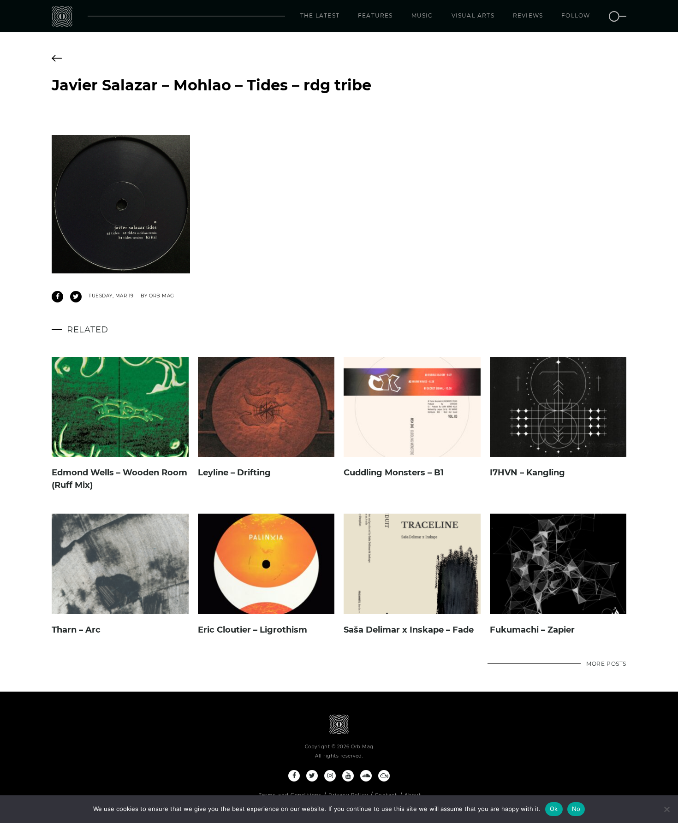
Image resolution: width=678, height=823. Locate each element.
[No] (666, 809)
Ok (554, 808)
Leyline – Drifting (234, 473)
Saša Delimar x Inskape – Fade (409, 630)
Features (375, 15)
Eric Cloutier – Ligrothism (252, 630)
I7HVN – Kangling (527, 473)
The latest (319, 15)
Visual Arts (473, 15)
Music (422, 15)
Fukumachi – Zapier (532, 630)
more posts (606, 663)
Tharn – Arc (76, 630)
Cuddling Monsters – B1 (394, 473)
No (576, 808)
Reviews (528, 15)
